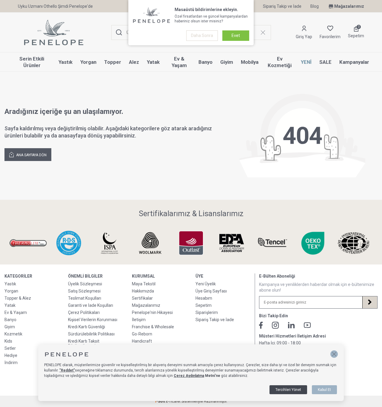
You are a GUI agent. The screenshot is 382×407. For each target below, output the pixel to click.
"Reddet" (67, 370)
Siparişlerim (206, 312)
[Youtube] (307, 325)
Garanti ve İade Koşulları (90, 305)
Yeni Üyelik (205, 283)
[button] (334, 354)
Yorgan (88, 62)
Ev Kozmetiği (280, 62)
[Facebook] (261, 325)
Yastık (65, 62)
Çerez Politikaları (84, 312)
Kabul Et (324, 390)
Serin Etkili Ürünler (31, 62)
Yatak (153, 62)
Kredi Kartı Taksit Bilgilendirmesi (83, 343)
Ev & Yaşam (179, 62)
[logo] (54, 32)
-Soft (160, 401)
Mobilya (249, 62)
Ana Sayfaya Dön (31, 155)
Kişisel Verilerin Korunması (92, 319)
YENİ (306, 62)
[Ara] (119, 32)
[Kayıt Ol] (369, 302)
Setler (10, 348)
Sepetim (203, 305)
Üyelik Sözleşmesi (85, 283)
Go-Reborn (142, 334)
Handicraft (142, 341)
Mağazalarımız (349, 6)
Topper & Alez (17, 298)
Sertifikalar (142, 298)
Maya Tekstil (143, 283)
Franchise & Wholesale (153, 326)
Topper (112, 62)
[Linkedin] (291, 325)
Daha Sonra (202, 35)
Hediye (10, 355)
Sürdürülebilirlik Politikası (91, 334)
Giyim (226, 62)
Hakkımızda (143, 291)
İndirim (11, 362)
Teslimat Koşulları (84, 298)
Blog (314, 6)
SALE (325, 62)
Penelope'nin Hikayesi (152, 312)
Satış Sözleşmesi (84, 291)
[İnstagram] (275, 325)
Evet (236, 35)
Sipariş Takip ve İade (282, 6)
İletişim (139, 319)
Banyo (205, 62)
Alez (134, 62)
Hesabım (203, 298)
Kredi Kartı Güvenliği (86, 326)
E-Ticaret (173, 401)
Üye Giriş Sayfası (211, 291)
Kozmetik (13, 334)
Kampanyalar (354, 62)
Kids (8, 341)
